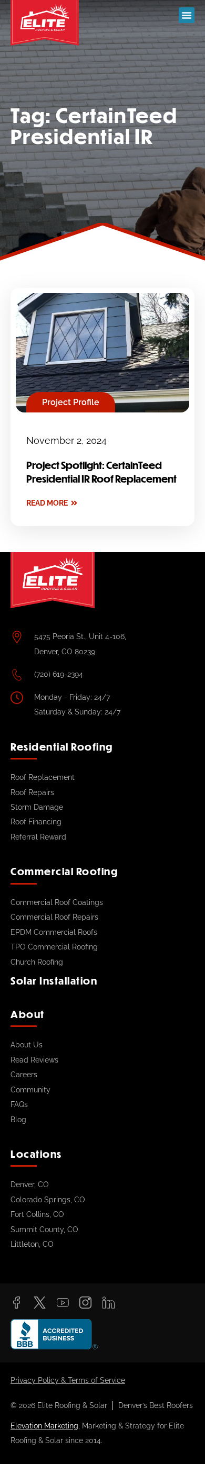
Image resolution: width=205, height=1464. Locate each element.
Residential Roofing (62, 747)
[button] (186, 15)
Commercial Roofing (64, 871)
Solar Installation (54, 981)
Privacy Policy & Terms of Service (68, 1380)
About (28, 1014)
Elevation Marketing (44, 1426)
